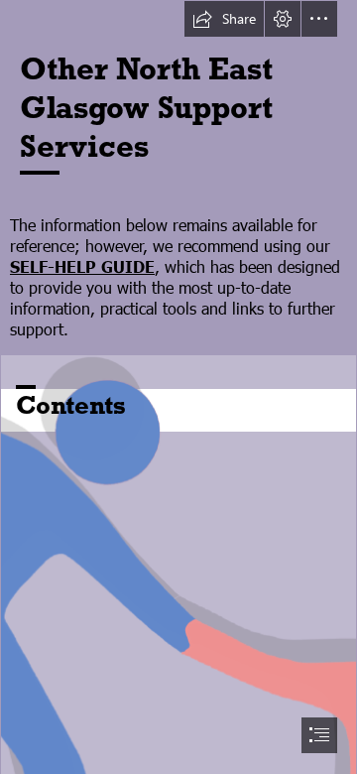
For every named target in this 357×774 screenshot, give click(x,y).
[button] (224, 19)
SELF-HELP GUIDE (82, 266)
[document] (178, 387)
